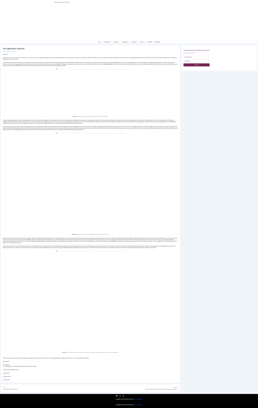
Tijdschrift (115, 42)
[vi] (37, 239)
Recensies (133, 42)
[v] (83, 129)
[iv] (140, 126)
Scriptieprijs (124, 42)
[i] (31, 62)
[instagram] (123, 395)
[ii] (62, 121)
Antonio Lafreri (92, 116)
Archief (141, 42)
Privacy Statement (138, 399)
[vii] (20, 242)
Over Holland (106, 42)
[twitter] (120, 395)
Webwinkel (149, 42)
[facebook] (116, 395)
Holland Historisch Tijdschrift (189, 20)
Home (99, 42)
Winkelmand (157, 42)
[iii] (81, 123)
